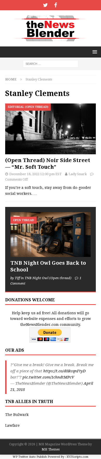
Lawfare (12, 425)
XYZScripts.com (77, 456)
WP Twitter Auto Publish (30, 456)
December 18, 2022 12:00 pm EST (35, 174)
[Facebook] (55, 5)
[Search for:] (50, 63)
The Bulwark (16, 415)
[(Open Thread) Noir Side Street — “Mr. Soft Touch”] (50, 128)
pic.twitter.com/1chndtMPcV (48, 377)
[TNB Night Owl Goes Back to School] (50, 234)
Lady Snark (78, 174)
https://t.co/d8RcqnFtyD (64, 371)
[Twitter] (45, 5)
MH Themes (51, 449)
